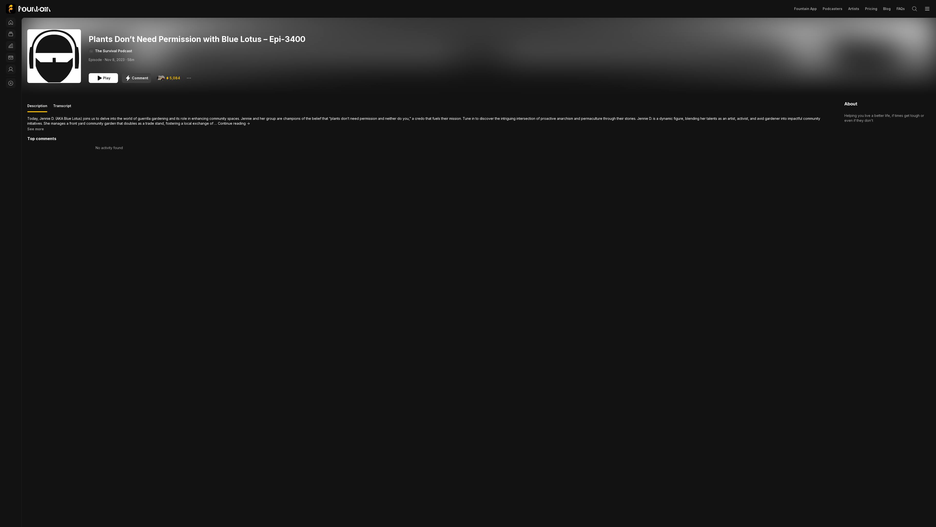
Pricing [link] (871, 9)
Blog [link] (887, 9)
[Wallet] (11, 57)
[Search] (914, 9)
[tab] (37, 107)
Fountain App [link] (805, 9)
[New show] (11, 83)
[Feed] (11, 34)
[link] (28, 9)
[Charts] (11, 46)
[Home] (11, 22)
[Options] (189, 78)
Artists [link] (853, 9)
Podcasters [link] (832, 9)
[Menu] (927, 9)
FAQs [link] (901, 9)
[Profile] (11, 69)
